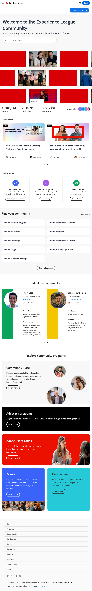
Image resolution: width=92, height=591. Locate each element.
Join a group (46, 199)
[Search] (4, 40)
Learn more (13, 388)
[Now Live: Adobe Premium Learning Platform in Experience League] (24, 142)
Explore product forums (15, 199)
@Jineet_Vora (27, 299)
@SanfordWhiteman (74, 299)
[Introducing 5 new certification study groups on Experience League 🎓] (68, 142)
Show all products (46, 268)
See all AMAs (76, 199)
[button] (79, 10)
